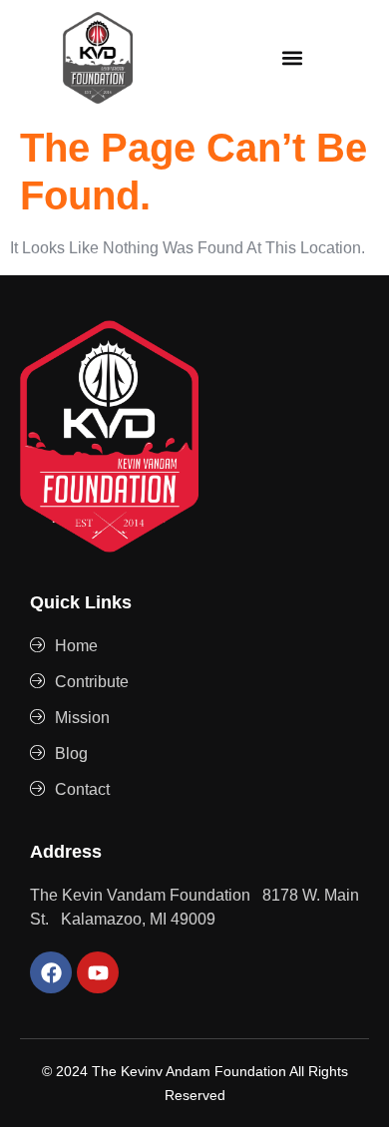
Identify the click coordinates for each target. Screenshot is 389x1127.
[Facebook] (51, 972)
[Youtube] (98, 972)
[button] (291, 57)
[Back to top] (349, 1087)
